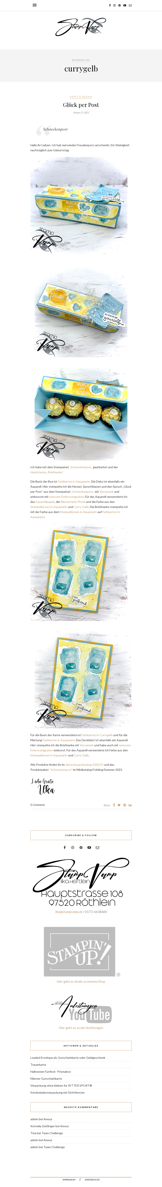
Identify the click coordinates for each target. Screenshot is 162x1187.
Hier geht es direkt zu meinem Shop (81, 981)
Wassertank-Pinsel (73, 501)
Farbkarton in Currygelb (97, 735)
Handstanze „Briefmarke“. (46, 472)
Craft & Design (81, 96)
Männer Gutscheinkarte (46, 1078)
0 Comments (37, 804)
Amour (47, 1119)
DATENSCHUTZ (92, 1179)
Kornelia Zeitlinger (42, 1126)
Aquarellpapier (45, 501)
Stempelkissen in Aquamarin (49, 507)
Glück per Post (81, 104)
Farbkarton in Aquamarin (74, 481)
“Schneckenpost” (60, 769)
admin (34, 1119)
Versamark (106, 491)
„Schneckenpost (80, 467)
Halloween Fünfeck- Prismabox (50, 1071)
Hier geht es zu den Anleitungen (81, 1028)
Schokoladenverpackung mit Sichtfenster (57, 1092)
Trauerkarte (38, 1064)
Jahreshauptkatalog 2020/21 (84, 764)
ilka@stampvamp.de (68, 912)
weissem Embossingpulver (66, 496)
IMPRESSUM (69, 1179)
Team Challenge (52, 1133)
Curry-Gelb (81, 507)
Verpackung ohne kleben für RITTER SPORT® (61, 1085)
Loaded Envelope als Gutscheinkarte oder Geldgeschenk (67, 1057)
